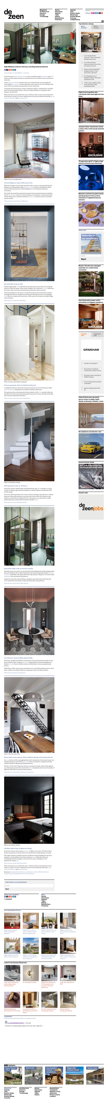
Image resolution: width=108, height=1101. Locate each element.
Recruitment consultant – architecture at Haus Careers (92, 369)
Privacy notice (55, 1095)
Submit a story (55, 1091)
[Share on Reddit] (11, 70)
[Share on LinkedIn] (13, 70)
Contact (53, 1096)
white (40, 392)
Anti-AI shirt (30, 1068)
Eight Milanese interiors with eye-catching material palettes (26, 67)
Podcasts (58, 19)
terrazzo (11, 664)
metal (36, 500)
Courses (73, 18)
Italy (36, 872)
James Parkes (8, 73)
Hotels (46, 872)
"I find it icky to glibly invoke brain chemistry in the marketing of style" (92, 84)
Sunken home (92, 1068)
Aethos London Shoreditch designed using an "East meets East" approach (92, 70)
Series (57, 10)
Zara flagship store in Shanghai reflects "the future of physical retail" (92, 77)
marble (11, 195)
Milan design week (19, 76)
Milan (40, 872)
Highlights (11, 1065)
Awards (73, 10)
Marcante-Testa (28, 187)
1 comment (25, 73)
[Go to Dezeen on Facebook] (98, 13)
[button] (102, 21)
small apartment (9, 389)
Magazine (43, 10)
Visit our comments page (11, 1018)
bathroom (31, 196)
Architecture (44, 11)
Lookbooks (31, 873)
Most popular (84, 27)
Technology (44, 16)
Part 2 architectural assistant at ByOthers (92, 382)
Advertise (53, 1093)
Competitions (75, 19)
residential (44, 76)
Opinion (57, 13)
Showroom (74, 15)
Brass (5, 296)
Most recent (96, 27)
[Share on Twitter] (7, 70)
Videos (57, 16)
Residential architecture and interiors (22, 872)
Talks (57, 15)
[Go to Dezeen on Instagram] (94, 13)
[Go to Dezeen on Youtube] (102, 13)
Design (42, 15)
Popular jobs (84, 334)
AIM (18, 286)
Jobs (71, 11)
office (38, 488)
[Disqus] (40, 1041)
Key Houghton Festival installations (51, 1070)
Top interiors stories (86, 24)
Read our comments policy (28, 1018)
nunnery (26, 851)
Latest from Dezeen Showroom (15, 962)
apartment (25, 762)
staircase (44, 288)
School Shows (75, 16)
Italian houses (8, 873)
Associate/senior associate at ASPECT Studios (92, 376)
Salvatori (25, 662)
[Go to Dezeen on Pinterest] (92, 13)
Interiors (43, 13)
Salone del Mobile (13, 82)
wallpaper (7, 576)
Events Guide (75, 13)
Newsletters (59, 18)
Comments (54, 1090)
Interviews (59, 11)
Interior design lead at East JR (92, 389)
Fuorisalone (15, 84)
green (33, 857)
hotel (52, 76)
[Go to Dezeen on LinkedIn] (96, 13)
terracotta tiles (22, 98)
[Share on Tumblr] (15, 70)
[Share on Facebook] (5, 70)
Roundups (17, 873)
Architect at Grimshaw (90, 363)
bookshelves (11, 98)
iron (7, 760)
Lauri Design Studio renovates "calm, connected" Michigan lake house (92, 57)
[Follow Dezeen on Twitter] (100, 13)
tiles (30, 768)
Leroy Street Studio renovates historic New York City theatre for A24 (92, 64)
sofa (17, 860)
